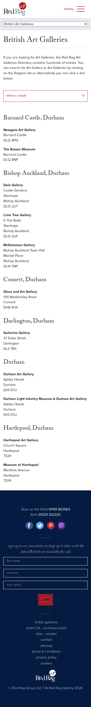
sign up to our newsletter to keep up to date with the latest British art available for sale (46, 549)
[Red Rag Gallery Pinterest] (51, 526)
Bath (45, 515)
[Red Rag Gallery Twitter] (40, 526)
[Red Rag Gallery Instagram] (62, 526)
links (39, 638)
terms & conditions (46, 656)
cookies (46, 668)
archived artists (55, 632)
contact (46, 644)
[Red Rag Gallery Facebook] (29, 526)
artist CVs (33, 632)
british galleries (46, 626)
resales (51, 638)
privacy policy (46, 662)
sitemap (46, 650)
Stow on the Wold (45, 509)
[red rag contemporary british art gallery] (14, 9)
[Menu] (81, 9)
